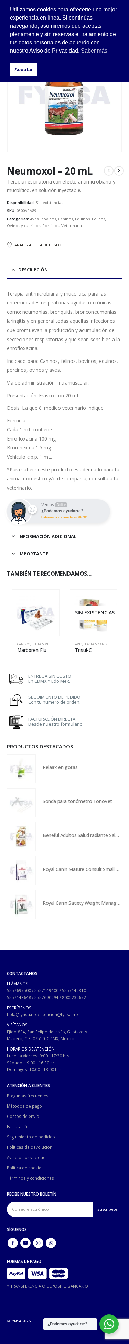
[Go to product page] (35, 613)
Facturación (18, 1126)
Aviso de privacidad (26, 1157)
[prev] (109, 171)
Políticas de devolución (29, 1147)
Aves (34, 218)
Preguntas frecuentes (28, 1095)
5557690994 (46, 997)
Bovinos (48, 218)
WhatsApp (51, 1243)
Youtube (25, 1243)
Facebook (13, 1243)
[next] (119, 171)
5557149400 (46, 990)
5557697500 (19, 990)
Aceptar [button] (23, 69)
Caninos (65, 218)
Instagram (38, 1243)
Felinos (98, 218)
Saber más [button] (94, 51)
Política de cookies (25, 1167)
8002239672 (74, 997)
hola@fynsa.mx (22, 1014)
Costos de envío (23, 1116)
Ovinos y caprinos (23, 225)
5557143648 (19, 997)
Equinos (82, 218)
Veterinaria (71, 225)
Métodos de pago (24, 1106)
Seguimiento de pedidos (31, 1137)
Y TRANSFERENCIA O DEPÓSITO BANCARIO (47, 1286)
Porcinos (50, 225)
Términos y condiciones (30, 1178)
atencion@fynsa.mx (59, 1014)
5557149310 (74, 990)
